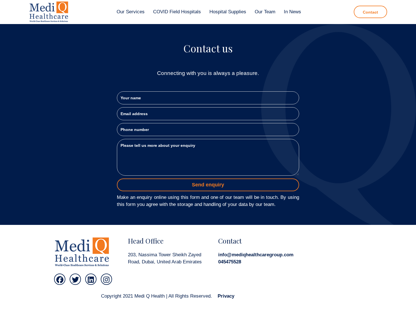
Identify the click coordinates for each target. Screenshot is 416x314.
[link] (130, 12)
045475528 (229, 261)
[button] (59, 279)
